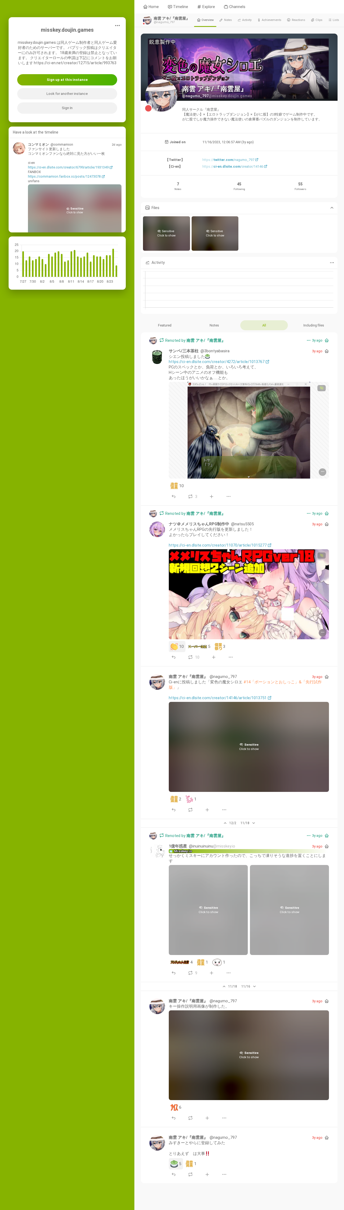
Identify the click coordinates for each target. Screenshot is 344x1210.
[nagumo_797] (153, 340)
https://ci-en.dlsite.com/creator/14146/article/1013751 (218, 697)
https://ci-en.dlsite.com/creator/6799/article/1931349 (68, 167)
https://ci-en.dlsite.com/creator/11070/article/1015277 (218, 545)
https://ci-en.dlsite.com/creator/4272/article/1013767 (216, 361)
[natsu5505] (157, 529)
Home (153, 7)
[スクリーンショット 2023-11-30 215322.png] (249, 430)
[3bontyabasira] (157, 356)
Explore (208, 7)
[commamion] (19, 148)
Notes (214, 325)
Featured (164, 325)
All (264, 325)
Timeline (180, 7)
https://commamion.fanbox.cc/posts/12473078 (64, 176)
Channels (236, 7)
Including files (313, 325)
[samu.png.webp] (249, 595)
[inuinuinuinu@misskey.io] (157, 851)
